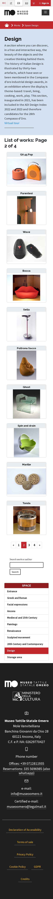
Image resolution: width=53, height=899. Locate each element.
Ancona (11, 611)
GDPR (37, 866)
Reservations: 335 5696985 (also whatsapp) (26, 770)
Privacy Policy (25, 854)
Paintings (12, 624)
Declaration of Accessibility (25, 829)
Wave (26, 231)
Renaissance (14, 630)
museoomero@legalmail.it (26, 806)
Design (11, 650)
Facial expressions (17, 604)
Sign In (45, 3)
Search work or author (21, 559)
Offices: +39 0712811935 (26, 763)
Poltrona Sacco (26, 348)
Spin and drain (26, 425)
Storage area (14, 657)
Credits (25, 879)
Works (17, 25)
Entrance (12, 591)
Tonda (26, 503)
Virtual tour (12, 123)
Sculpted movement (18, 637)
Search (15, 571)
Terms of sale (25, 842)
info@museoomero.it (26, 793)
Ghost (26, 387)
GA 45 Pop (26, 154)
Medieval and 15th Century (22, 617)
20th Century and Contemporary (25, 644)
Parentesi (26, 193)
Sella (26, 309)
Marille (26, 464)
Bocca (26, 270)
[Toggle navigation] (45, 12)
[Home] (16, 12)
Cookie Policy (17, 866)
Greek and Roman (17, 598)
